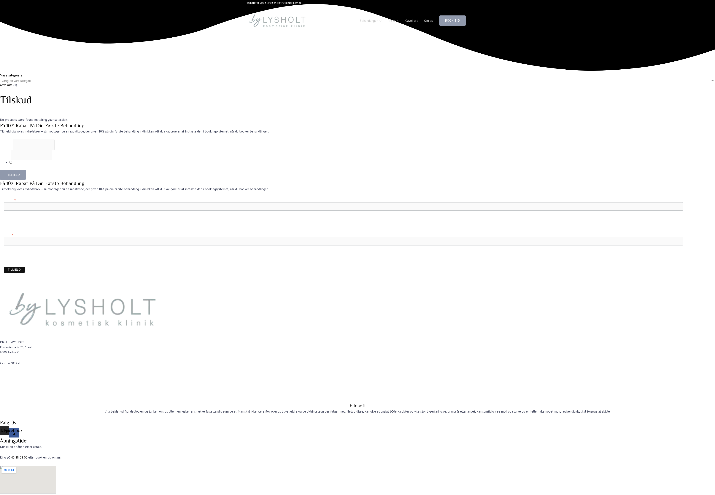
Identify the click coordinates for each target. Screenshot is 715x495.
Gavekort (411, 21)
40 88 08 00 (19, 457)
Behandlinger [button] (369, 21)
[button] (452, 20)
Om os (428, 21)
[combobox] (357, 80)
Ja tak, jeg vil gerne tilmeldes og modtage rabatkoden (49, 162)
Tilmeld (13, 175)
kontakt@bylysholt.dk (15, 373)
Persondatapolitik (12, 394)
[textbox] (354, 80)
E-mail (5, 155)
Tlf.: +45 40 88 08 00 (14, 378)
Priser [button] (391, 21)
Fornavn (6, 145)
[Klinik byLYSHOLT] (278, 20)
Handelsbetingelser (13, 389)
